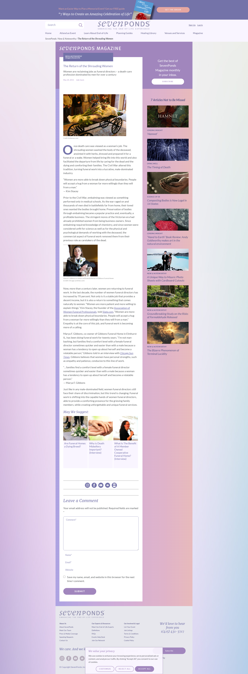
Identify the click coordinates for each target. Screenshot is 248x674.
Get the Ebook (173, 10)
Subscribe (167, 82)
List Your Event (129, 627)
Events (94, 637)
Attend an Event (68, 33)
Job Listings (128, 630)
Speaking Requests (66, 637)
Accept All (144, 669)
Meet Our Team (65, 630)
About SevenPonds (66, 627)
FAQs (94, 634)
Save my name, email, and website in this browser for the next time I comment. (100, 578)
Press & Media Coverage (68, 634)
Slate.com (108, 311)
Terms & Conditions (131, 634)
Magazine (198, 33)
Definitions (96, 630)
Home (48, 33)
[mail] (107, 485)
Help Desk (101, 637)
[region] (124, 660)
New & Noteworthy (67, 38)
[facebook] (94, 485)
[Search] (79, 25)
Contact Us (63, 640)
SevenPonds (50, 38)
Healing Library (148, 33)
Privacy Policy (129, 637)
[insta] (87, 485)
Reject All (125, 669)
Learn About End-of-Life (96, 33)
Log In (200, 25)
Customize (105, 669)
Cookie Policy (129, 640)
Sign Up (192, 25)
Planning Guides (124, 33)
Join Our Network (98, 640)
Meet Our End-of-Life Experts (103, 627)
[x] (100, 485)
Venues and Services (175, 33)
